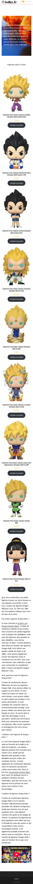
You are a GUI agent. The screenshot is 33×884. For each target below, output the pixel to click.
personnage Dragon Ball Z (19, 772)
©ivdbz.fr (16, 879)
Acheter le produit (16, 125)
